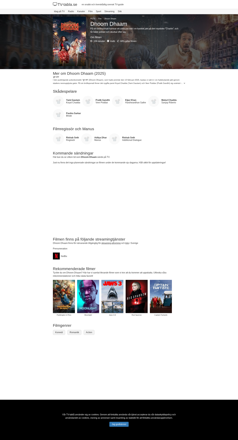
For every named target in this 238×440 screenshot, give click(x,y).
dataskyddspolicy (163, 414)
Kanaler (81, 11)
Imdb (112, 41)
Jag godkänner (119, 424)
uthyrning (116, 243)
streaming (106, 243)
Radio (71, 11)
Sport (98, 11)
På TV (92, 19)
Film (90, 11)
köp (127, 243)
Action (89, 332)
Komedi (59, 332)
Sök (120, 11)
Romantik (74, 332)
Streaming (109, 11)
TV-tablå (70, 414)
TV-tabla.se (67, 4)
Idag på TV (59, 11)
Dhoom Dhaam (89, 157)
